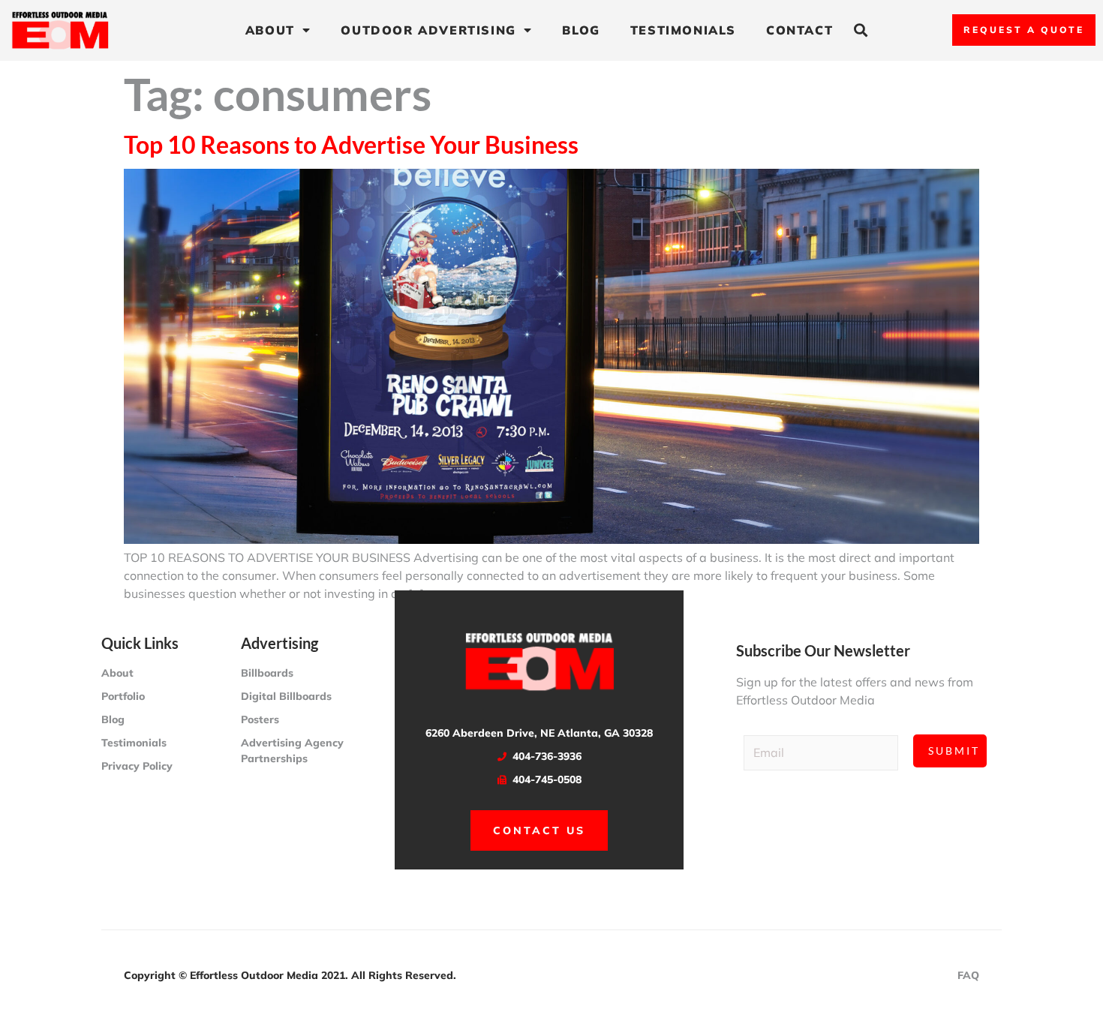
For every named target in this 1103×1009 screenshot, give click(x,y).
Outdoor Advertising (428, 30)
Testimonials (683, 30)
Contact (799, 30)
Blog (581, 30)
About (270, 30)
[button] (860, 30)
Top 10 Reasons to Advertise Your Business (351, 144)
